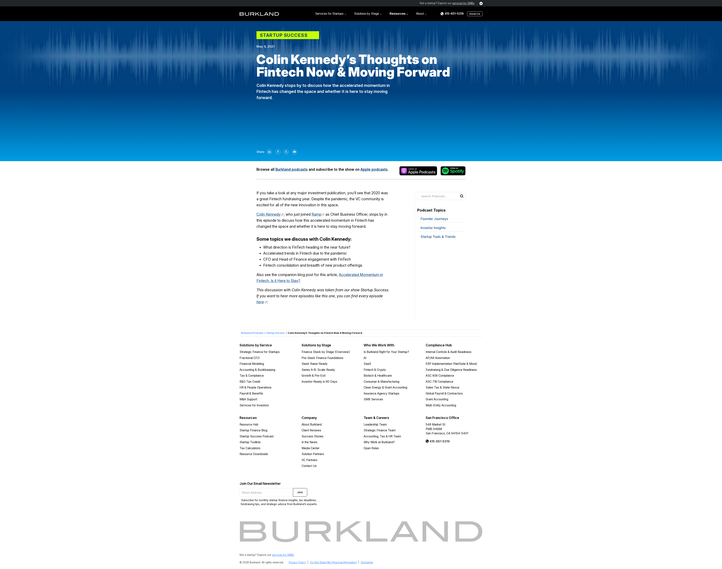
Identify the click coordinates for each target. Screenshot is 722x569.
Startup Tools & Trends (438, 237)
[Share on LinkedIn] (269, 152)
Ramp (316, 214)
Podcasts (258, 333)
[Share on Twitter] (286, 152)
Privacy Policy (297, 562)
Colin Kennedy (268, 214)
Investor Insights (433, 228)
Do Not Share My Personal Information (333, 562)
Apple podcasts (374, 169)
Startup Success (275, 333)
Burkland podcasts (291, 169)
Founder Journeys (434, 219)
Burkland (246, 333)
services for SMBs (463, 3)
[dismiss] (481, 3)
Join (300, 492)
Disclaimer (367, 562)
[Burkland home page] (259, 13)
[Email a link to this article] (294, 152)
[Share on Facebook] (278, 152)
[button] (330, 13)
